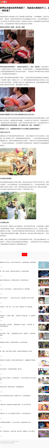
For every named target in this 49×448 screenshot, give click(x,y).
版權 (13, 442)
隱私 (11, 442)
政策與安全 (6, 442)
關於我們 (2, 442)
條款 (9, 442)
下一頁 (24, 254)
